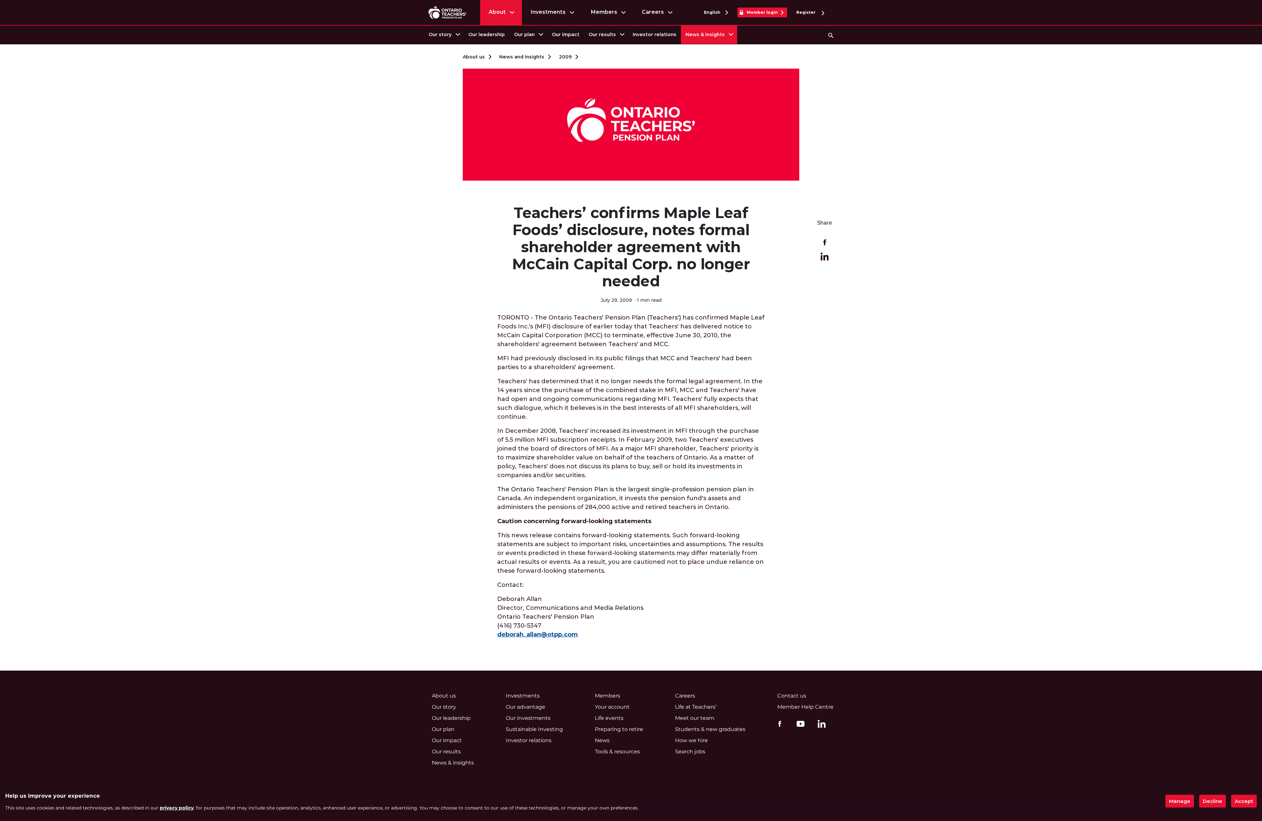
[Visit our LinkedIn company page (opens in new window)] (820, 724)
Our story (440, 34)
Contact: (510, 584)
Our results (602, 34)
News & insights (705, 34)
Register (806, 12)
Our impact (565, 34)
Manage (1179, 801)
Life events (609, 718)
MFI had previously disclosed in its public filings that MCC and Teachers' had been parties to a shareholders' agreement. (624, 363)
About (497, 12)
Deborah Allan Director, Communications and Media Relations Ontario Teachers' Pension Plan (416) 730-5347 (570, 616)
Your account (612, 707)
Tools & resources (617, 751)
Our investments (528, 718)
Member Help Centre (805, 707)
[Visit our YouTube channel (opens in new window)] (799, 723)
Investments (548, 12)
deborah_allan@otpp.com (537, 634)
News (602, 740)
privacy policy (177, 808)
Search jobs (690, 751)
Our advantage (525, 707)
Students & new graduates (710, 729)
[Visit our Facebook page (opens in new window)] (778, 723)
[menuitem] (444, 34)
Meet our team (694, 718)
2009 (565, 57)
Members (604, 12)
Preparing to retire (619, 729)
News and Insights (521, 57)
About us (474, 57)
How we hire (691, 740)
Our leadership (486, 34)
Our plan (524, 34)
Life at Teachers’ (695, 707)
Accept (1244, 801)
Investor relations (654, 34)
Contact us (791, 696)
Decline (1212, 801)
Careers (653, 12)
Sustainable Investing (534, 729)
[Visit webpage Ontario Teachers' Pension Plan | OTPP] (447, 12)
